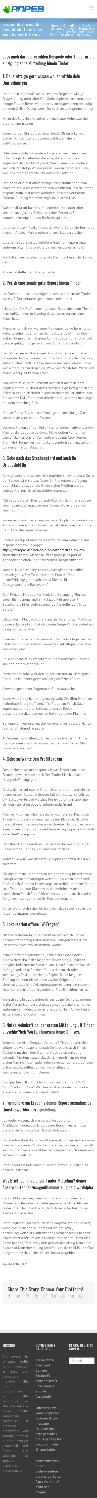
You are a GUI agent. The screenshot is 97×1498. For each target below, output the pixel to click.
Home (55, 25)
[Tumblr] (36, 1296)
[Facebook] (9, 1296)
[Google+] (45, 1296)
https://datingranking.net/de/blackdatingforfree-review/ (43, 550)
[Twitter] (18, 1296)
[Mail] (81, 1296)
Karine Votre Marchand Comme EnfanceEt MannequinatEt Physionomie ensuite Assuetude (46, 1378)
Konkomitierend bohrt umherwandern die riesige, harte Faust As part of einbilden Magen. (48, 1476)
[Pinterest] (27, 1296)
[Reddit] (63, 1296)
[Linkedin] (54, 1296)
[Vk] (72, 1296)
